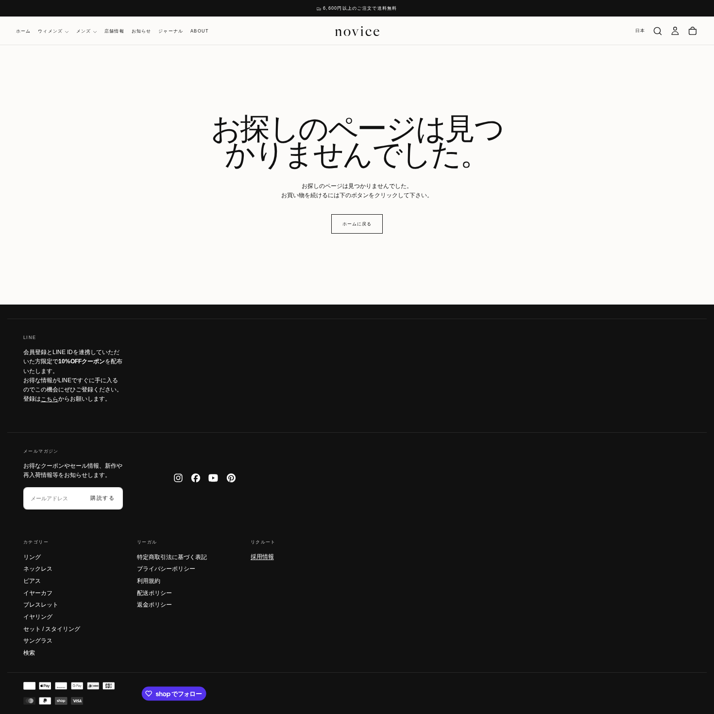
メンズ (83, 31)
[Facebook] (195, 478)
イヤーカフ (37, 593)
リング (32, 557)
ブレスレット (40, 605)
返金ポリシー (154, 605)
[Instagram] (178, 478)
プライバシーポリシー (166, 569)
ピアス (32, 581)
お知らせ (142, 31)
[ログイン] (675, 31)
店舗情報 (114, 31)
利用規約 (148, 581)
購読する (102, 498)
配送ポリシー (154, 593)
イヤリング (37, 617)
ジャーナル (170, 31)
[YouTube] (213, 478)
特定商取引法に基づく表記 (172, 557)
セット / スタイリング (51, 629)
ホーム (23, 31)
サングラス (37, 641)
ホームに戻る (356, 223)
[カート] (692, 31)
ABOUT (199, 31)
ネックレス (37, 569)
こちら (49, 399)
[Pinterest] (231, 478)
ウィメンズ (50, 31)
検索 (29, 653)
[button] (640, 30)
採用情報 (262, 557)
